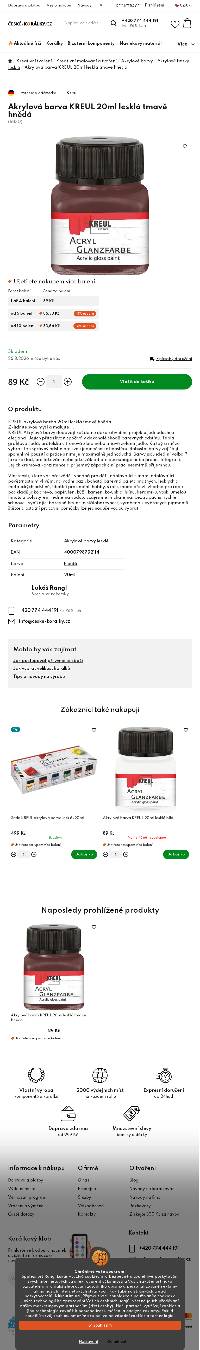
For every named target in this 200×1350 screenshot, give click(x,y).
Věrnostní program (27, 1198)
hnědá (70, 564)
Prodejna (87, 1189)
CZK (184, 5)
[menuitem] (24, 44)
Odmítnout (116, 1341)
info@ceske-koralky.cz (44, 621)
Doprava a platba (24, 5)
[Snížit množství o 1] (41, 382)
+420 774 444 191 (140, 21)
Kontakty (87, 1214)
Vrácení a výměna (26, 1206)
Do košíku (144, 382)
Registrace (128, 6)
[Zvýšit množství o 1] (68, 382)
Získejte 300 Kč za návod (154, 1214)
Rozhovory (140, 1206)
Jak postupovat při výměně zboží (48, 661)
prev (12, 810)
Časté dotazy (21, 1214)
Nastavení (88, 1341)
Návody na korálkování (152, 1189)
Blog (134, 1180)
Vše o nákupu (59, 5)
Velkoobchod (91, 1206)
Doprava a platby (25, 1180)
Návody (84, 5)
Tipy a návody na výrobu (39, 676)
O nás (83, 1180)
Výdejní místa (22, 1189)
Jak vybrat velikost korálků (41, 668)
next (188, 810)
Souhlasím (102, 1325)
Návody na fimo (144, 1198)
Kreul (72, 93)
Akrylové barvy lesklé (86, 541)
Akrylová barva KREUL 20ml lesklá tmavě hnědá (48, 1018)
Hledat (113, 23)
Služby (84, 1198)
